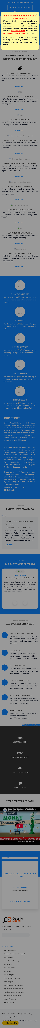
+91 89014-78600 (18, 31)
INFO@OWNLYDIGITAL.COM (14, 33)
